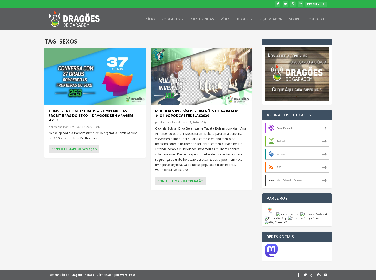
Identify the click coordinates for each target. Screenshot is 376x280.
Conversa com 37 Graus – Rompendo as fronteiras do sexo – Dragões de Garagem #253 (91, 116)
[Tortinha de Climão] (270, 214)
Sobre (294, 19)
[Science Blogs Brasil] (304, 218)
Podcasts (170, 19)
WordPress (127, 275)
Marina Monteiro (64, 127)
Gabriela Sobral (170, 122)
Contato (315, 19)
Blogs (242, 19)
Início (150, 19)
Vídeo (226, 19)
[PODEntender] (288, 214)
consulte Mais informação (74, 149)
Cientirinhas (202, 19)
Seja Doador (271, 19)
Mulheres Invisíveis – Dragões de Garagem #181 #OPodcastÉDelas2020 (196, 113)
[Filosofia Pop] (276, 218)
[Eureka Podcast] (313, 214)
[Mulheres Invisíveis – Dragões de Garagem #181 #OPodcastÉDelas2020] (201, 76)
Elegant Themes (83, 275)
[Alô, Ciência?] (276, 222)
